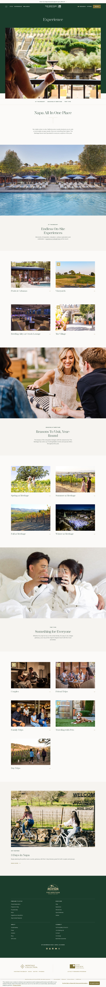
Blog (12, 936)
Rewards (83, 6)
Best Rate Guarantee (61, 938)
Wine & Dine (59, 909)
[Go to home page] (53, 889)
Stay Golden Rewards (16, 918)
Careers (13, 933)
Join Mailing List (60, 930)
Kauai (30, 971)
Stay (11, 6)
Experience (18, 6)
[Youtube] (56, 948)
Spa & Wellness (59, 912)
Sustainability (14, 927)
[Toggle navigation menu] (6, 6)
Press (12, 930)
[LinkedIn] (47, 948)
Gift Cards (13, 938)
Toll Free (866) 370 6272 (62, 927)
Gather (57, 915)
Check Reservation (15, 904)
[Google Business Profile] (59, 948)
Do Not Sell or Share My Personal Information (75, 983)
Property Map (14, 909)
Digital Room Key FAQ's (17, 915)
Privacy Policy (17, 985)
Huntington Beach (20, 971)
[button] (53, 239)
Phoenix (41, 971)
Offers (89, 6)
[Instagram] (50, 948)
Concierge (58, 936)
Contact (58, 933)
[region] (53, 983)
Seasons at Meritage (54, 101)
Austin (35, 971)
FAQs (12, 912)
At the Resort (40, 101)
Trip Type (67, 101)
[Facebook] (52, 948)
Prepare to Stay (15, 907)
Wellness (26, 6)
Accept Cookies (94, 983)
